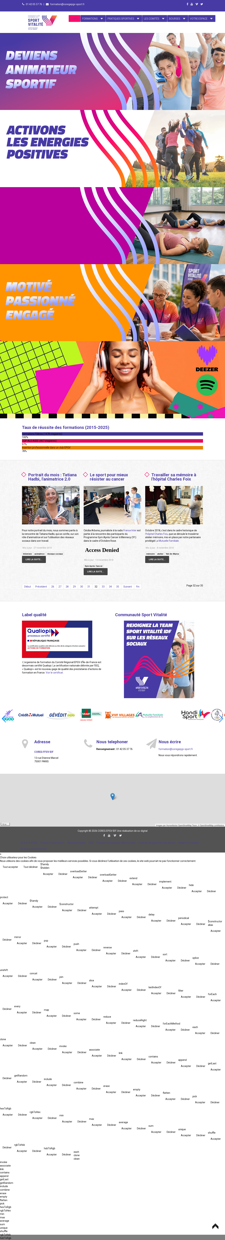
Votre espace (198, 18)
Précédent (41, 586)
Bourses (174, 18)
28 (67, 586)
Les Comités (151, 18)
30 (81, 586)
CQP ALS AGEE (29, 842)
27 (60, 586)
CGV (91, 842)
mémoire (150, 554)
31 (88, 586)
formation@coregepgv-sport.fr (67, 4)
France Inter (130, 530)
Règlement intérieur (188, 842)
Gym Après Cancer (93, 566)
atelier (160, 554)
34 (110, 586)
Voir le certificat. (54, 672)
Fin (137, 586)
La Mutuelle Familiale (167, 540)
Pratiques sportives (121, 18)
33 (103, 586)
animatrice (39, 554)
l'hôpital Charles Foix (156, 534)
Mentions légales (76, 842)
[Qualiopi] (57, 639)
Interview (27, 554)
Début (27, 586)
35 (117, 586)
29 (74, 586)
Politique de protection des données (116, 842)
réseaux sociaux (55, 554)
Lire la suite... (33, 559)
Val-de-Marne (172, 554)
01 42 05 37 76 (34, 4)
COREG (74, 18)
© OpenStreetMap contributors (211, 825)
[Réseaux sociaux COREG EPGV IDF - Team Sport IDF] (159, 659)
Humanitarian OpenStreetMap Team (181, 825)
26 (52, 586)
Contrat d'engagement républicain (157, 842)
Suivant (127, 586)
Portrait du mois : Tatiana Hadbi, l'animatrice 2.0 (52, 477)
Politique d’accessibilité (33, 849)
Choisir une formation (52, 842)
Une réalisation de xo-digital (132, 830)
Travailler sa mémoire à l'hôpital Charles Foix (173, 477)
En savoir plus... (54, 55)
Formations (90, 18)
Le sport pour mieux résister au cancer (109, 477)
